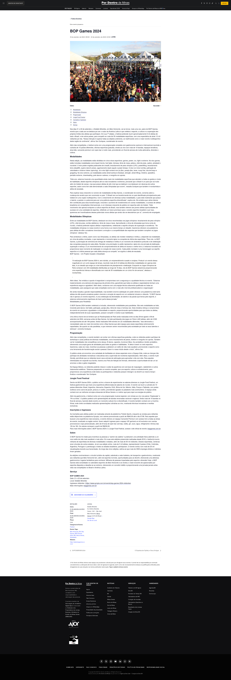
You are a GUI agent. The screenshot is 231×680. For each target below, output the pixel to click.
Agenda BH (152, 588)
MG (75, 535)
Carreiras (98, 8)
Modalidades (76, 110)
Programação (77, 115)
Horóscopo (152, 593)
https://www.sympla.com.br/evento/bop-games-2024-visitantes (108, 483)
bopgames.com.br (154, 428)
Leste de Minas (111, 608)
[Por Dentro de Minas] (115, 3)
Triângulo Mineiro (112, 611)
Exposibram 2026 (115, 8)
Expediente (89, 592)
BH (80, 531)
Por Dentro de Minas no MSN (154, 8)
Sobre (75, 122)
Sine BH (130, 591)
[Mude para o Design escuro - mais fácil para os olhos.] (219, 3)
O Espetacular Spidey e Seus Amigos (147, 550)
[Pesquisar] (216, 3)
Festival (72, 527)
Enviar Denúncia (91, 601)
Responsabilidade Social (156, 667)
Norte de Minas (111, 602)
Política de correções (92, 612)
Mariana (91, 8)
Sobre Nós (70, 667)
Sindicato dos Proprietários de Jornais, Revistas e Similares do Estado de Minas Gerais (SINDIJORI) (72, 612)
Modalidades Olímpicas (80, 112)
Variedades (73, 537)
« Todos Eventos (76, 19)
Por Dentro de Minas (104, 673)
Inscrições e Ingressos (79, 120)
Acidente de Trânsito (113, 588)
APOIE (224, 3)
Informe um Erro (91, 604)
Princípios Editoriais (92, 615)
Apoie (88, 589)
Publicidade (103, 667)
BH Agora (77, 8)
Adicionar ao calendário (83, 495)
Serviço (75, 125)
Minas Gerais (80, 535)
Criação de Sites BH (134, 612)
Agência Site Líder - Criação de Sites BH (131, 673)
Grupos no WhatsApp (138, 8)
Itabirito (84, 8)
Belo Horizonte (74, 531)
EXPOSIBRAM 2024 (78, 550)
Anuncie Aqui (126, 8)
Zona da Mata (111, 614)
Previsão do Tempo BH (135, 593)
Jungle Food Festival (79, 117)
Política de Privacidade (135, 667)
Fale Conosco (90, 598)
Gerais (109, 596)
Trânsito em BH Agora (134, 588)
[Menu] (4, 3)
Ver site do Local (92, 520)
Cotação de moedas (134, 599)
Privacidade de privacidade (94, 610)
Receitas (151, 591)
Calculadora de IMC (134, 596)
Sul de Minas (111, 605)
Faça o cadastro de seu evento (118, 567)
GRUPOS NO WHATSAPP (15, 3)
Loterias (105, 8)
